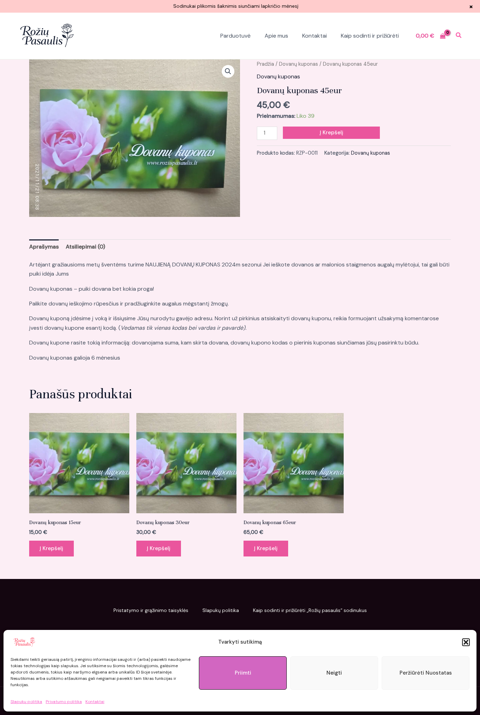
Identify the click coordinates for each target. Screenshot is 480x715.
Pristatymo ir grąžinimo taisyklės (150, 610)
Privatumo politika (64, 701)
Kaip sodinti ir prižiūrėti (370, 35)
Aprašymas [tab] (44, 246)
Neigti (334, 672)
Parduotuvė (235, 35)
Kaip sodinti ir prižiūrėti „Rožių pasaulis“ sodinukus (310, 610)
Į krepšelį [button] (51, 548)
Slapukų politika (26, 701)
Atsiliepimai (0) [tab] (85, 246)
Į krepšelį (331, 132)
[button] (465, 642)
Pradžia (265, 63)
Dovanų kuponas (298, 63)
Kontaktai (94, 701)
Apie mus (276, 35)
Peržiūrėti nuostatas (426, 672)
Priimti (243, 672)
